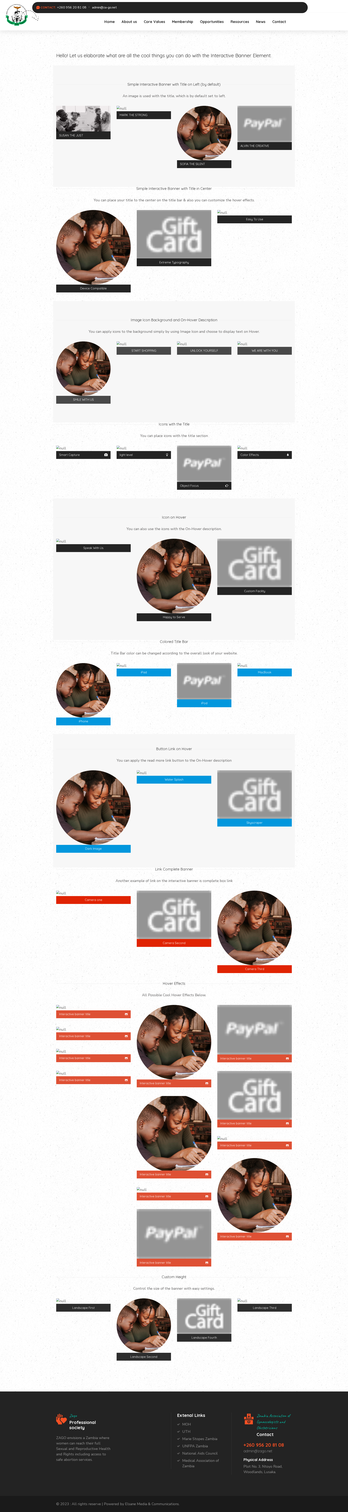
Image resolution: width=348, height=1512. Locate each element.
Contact (279, 21)
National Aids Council (200, 1453)
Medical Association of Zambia (200, 1463)
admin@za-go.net (104, 7)
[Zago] (16, 14)
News (260, 21)
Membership (182, 21)
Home (109, 21)
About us (129, 21)
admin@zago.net (257, 1451)
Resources (240, 21)
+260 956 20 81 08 (71, 7)
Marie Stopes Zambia (199, 1438)
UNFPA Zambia (195, 1446)
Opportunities (212, 21)
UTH (186, 1431)
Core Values (154, 21)
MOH (186, 1424)
